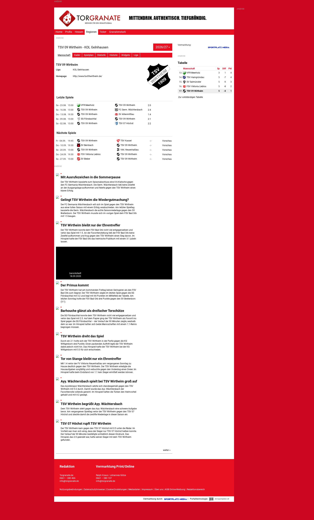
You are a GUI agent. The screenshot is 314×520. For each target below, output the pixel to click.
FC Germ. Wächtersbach (130, 109)
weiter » (166, 450)
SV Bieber (85, 159)
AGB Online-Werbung (175, 489)
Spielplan (88, 55)
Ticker (103, 31)
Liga (136, 55)
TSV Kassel (126, 140)
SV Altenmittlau (126, 114)
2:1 (149, 119)
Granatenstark (117, 31)
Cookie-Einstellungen (116, 489)
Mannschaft (64, 55)
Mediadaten (134, 489)
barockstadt (75, 273)
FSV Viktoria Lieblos (90, 154)
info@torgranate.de (69, 481)
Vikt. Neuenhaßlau (129, 149)
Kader (77, 55)
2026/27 (162, 47)
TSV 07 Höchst (125, 123)
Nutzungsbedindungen (71, 489)
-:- (150, 141)
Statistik (101, 55)
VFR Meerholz (87, 105)
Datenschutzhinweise (94, 489)
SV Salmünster (193, 82)
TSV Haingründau (195, 77)
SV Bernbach (86, 145)
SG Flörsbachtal (88, 119)
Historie (114, 55)
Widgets (125, 55)
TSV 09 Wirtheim (126, 105)
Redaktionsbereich (196, 489)
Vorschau (167, 141)
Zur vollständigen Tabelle (190, 97)
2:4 (149, 110)
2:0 (149, 105)
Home (59, 31)
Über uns (158, 489)
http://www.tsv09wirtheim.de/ (87, 76)
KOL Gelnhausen (81, 69)
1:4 (149, 114)
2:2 (149, 123)
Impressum (147, 489)
